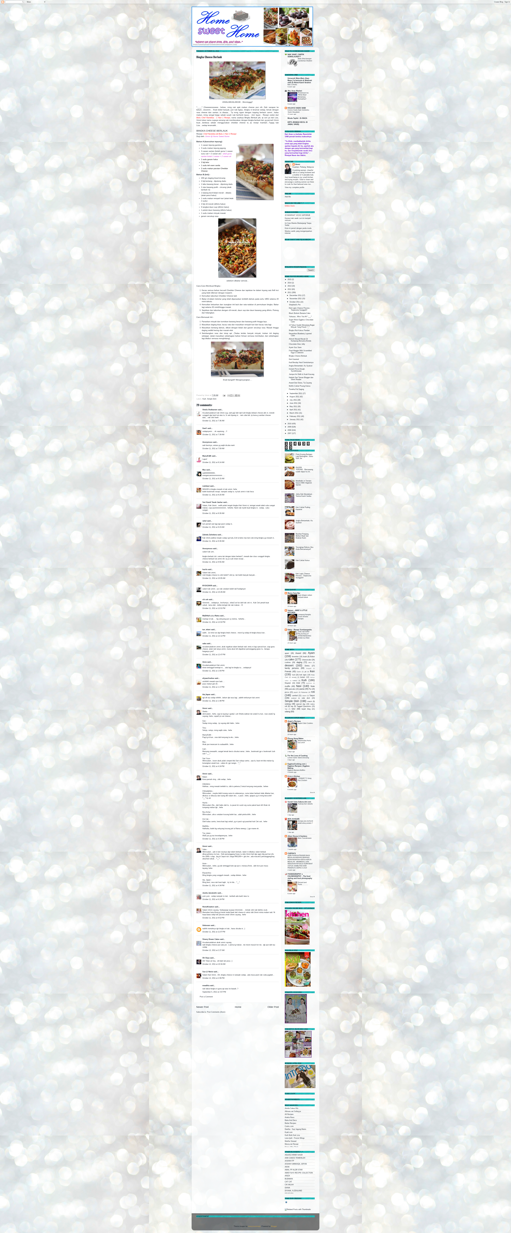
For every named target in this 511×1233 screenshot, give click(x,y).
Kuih (204, 399)
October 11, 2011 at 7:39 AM (213, 435)
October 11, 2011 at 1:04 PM (213, 671)
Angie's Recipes (294, 721)
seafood (293, 698)
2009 (290, 427)
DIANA (287, 1188)
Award (298, 653)
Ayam (311, 652)
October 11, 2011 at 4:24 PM (213, 766)
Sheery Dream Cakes (210, 939)
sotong (288, 704)
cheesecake (306, 660)
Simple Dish (211, 399)
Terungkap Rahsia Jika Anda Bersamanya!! (304, 548)
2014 (290, 283)
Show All (312, 792)
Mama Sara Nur (294, 593)
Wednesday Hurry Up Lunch (304, 742)
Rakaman (304, 692)
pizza (287, 692)
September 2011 (296, 393)
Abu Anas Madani (295, 91)
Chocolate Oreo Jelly (297, 344)
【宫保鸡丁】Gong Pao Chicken (304, 779)
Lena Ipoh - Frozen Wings (295, 1138)
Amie (204, 662)
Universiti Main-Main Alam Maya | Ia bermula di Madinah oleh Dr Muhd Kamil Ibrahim (300, 80)
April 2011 (294, 410)
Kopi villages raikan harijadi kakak (305, 596)
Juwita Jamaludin (209, 893)
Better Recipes (290, 1123)
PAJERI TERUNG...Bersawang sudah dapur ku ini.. (304, 470)
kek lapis (303, 675)
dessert (289, 665)
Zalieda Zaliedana (209, 535)
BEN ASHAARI (293, 819)
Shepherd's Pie (294, 305)
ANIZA (287, 1176)
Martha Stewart (290, 1141)
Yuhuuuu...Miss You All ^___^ (300, 317)
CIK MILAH (289, 1185)
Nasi (298, 686)
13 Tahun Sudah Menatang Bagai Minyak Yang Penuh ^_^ (301, 326)
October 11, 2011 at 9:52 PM (213, 918)
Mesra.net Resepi (291, 1144)
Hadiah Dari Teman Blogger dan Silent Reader (301, 378)
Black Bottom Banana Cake (299, 313)
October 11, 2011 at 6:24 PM (213, 899)
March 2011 (294, 413)
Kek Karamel (294, 359)
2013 (290, 286)
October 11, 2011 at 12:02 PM (213, 622)
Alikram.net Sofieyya (293, 1111)
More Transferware (305, 838)
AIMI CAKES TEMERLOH (295, 1158)
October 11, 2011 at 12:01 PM (213, 608)
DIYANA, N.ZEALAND (293, 1191)
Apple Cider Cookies (305, 723)
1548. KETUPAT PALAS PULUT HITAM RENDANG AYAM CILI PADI (304, 635)
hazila (204, 569)
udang (287, 711)
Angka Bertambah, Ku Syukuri (300, 366)
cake (291, 659)
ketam (302, 677)
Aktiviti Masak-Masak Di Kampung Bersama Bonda (300, 340)
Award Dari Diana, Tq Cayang (300, 383)
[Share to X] (233, 395)
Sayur (312, 695)
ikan (312, 671)
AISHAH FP (289, 1161)
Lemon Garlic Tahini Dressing (298, 758)
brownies (295, 657)
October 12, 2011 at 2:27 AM (213, 950)
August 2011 (295, 397)
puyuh (296, 692)
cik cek (205, 599)
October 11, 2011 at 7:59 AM (213, 448)
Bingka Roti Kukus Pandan (299, 330)
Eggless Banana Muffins (296, 770)
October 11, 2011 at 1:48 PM (213, 701)
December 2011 (296, 295)
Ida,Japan (206, 694)
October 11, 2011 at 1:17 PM (213, 687)
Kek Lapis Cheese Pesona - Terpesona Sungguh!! (299, 309)
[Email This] (228, 395)
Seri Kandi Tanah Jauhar (212, 502)
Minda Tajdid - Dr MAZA (297, 118)
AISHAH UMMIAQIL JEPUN (296, 1164)
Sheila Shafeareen (209, 410)
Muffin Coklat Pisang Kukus (299, 386)
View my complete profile (294, 187)
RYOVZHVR (207, 586)
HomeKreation (208, 907)
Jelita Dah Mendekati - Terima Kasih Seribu (304, 495)
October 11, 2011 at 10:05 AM (213, 578)
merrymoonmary (254, 1226)
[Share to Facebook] (236, 395)
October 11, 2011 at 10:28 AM (213, 592)
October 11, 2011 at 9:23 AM (213, 527)
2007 (290, 433)
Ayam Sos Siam (295, 347)
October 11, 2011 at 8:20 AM (213, 495)
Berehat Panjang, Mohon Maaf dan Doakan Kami (302, 536)
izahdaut (205, 486)
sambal (295, 696)
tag (292, 706)
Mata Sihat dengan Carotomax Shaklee (305, 60)
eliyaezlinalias (208, 678)
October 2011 (295, 302)
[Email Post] (224, 395)
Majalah (288, 683)
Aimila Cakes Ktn (291, 1108)
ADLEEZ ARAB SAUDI (294, 1155)
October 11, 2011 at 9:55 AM (213, 562)
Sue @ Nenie (207, 972)
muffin (287, 686)
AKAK (287, 1167)
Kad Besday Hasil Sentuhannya (301, 362)
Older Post (273, 1007)
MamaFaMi (206, 456)
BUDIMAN (289, 1179)
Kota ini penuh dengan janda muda (298, 228)
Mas (204, 470)
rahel (204, 521)
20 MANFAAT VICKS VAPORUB (297, 215)
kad (293, 675)
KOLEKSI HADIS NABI (297, 108)
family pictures (292, 668)
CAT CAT (288, 1182)
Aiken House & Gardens (297, 836)
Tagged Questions (304, 706)
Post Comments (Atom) (216, 1012)
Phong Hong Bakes (295, 738)
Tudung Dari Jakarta (305, 804)
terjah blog (306, 709)
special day (300, 704)
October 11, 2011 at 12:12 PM (213, 636)
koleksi (295, 680)
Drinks (307, 666)
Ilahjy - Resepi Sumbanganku (300, 630)
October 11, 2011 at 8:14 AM (213, 462)
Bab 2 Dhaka (292, 85)
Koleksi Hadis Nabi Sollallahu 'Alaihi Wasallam (298, 111)
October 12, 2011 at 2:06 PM (213, 978)
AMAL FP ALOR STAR (293, 1170)
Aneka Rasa (289, 1117)
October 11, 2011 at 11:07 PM (213, 932)
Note (313, 686)
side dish (306, 698)
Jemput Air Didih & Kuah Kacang (301, 374)
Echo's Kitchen (294, 776)
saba (204, 644)
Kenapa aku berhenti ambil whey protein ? (305, 822)
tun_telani (206, 630)
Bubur (312, 657)
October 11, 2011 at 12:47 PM (213, 655)
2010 (290, 424)
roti (313, 691)
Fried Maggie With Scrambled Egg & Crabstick (300, 352)
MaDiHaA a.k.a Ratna (210, 616)
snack (309, 701)
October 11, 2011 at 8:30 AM (213, 513)
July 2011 (293, 400)
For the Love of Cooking (298, 756)
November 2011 (296, 299)
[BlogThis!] (231, 395)
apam (287, 653)
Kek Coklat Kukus (303, 560)
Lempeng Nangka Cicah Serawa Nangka (304, 617)
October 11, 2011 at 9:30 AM (213, 541)
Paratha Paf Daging (296, 389)
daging (299, 662)
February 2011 (295, 416)
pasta (301, 689)
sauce (304, 695)
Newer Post (202, 1007)
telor (293, 709)
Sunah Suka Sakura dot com (299, 802)
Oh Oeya (205, 958)
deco (310, 662)
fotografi (308, 668)
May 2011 (294, 406)
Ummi (204, 708)
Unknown (206, 925)
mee (298, 683)
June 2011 (294, 403)
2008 (290, 430)
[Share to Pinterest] (239, 395)
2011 (290, 292)
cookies (288, 662)
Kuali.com (288, 1132)
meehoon (309, 683)
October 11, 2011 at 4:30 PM (213, 839)
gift (305, 671)
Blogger (274, 1226)
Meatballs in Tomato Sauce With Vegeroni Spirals (304, 483)
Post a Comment (206, 997)
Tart (286, 709)
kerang (294, 677)
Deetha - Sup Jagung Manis (295, 1129)
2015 (290, 279)
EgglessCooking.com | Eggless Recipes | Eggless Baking (299, 766)
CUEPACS (292, 853)
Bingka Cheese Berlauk (209, 57)
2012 (290, 289)
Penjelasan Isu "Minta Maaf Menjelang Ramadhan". (303, 96)
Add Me (288, 197)
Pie (310, 689)
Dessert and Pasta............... (303, 884)
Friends (288, 671)
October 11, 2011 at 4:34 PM (213, 885)
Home (238, 1007)
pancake (292, 689)
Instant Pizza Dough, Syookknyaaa (297, 370)
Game (299, 671)
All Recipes (289, 1114)
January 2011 (295, 419)
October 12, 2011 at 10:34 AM (213, 964)
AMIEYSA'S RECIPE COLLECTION (299, 1173)
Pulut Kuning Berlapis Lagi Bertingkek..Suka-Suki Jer (304, 456)
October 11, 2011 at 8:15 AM (213, 479)
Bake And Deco (291, 1120)
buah (305, 657)
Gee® (204, 428)
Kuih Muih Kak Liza (292, 1135)
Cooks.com (289, 1126)
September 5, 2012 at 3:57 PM (214, 992)
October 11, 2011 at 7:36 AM (213, 421)
